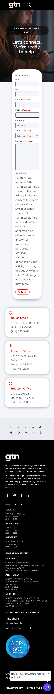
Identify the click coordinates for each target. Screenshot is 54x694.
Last (17, 89)
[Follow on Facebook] (12, 427)
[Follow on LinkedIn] (26, 427)
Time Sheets (12, 618)
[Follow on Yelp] (27, 433)
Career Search (13, 623)
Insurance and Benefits (18, 628)
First (17, 79)
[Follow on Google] (41, 427)
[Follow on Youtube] (34, 427)
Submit (22, 292)
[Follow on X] (19, 427)
